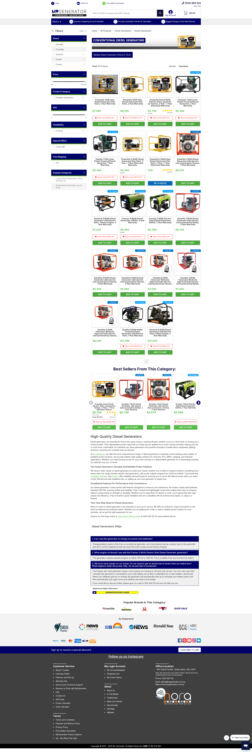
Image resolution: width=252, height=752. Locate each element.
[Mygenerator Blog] (199, 640)
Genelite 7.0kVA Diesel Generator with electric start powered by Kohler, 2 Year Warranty (131, 407)
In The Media (112, 694)
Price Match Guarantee (115, 3)
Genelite (103, 476)
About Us (84, 3)
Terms (57, 716)
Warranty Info (61, 681)
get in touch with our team (129, 516)
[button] (189, 66)
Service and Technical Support (69, 685)
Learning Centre (63, 674)
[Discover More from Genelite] (127, 609)
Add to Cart (104, 427)
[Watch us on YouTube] (189, 640)
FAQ (57, 692)
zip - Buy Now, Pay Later (66, 738)
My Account (171, 15)
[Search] (160, 13)
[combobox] (123, 13)
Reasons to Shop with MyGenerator (71, 688)
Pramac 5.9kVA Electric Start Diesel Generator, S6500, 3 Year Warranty (185, 406)
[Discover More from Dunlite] (163, 609)
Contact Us (60, 696)
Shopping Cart (113, 674)
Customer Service (63, 666)
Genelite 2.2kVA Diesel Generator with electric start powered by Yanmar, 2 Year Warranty (158, 407)
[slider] (52, 81)
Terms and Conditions (65, 720)
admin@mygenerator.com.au (173, 682)
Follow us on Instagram (126, 656)
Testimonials (112, 698)
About (107, 686)
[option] (104, 403)
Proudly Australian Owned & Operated (134, 21)
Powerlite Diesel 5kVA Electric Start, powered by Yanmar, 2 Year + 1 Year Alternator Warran (104, 407)
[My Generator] (69, 12)
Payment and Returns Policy (68, 723)
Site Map (111, 709)
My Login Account (114, 666)
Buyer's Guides (62, 670)
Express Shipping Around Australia (89, 21)
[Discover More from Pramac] (145, 609)
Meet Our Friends (114, 701)
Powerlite (95, 476)
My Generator (99, 454)
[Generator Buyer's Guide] (115, 592)
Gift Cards (60, 699)
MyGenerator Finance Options (69, 734)
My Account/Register (116, 670)
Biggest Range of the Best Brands (180, 21)
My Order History (114, 677)
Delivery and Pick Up (65, 677)
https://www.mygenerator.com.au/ (170, 684)
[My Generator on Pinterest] (184, 640)
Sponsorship (112, 705)
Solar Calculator (62, 707)
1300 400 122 (193, 3)
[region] (69, 196)
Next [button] (198, 403)
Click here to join (189, 650)
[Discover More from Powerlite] (109, 609)
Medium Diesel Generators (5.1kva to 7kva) (112, 55)
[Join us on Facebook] (180, 640)
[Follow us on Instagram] (194, 640)
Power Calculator (63, 703)
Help (57, 3)
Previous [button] (91, 403)
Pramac (115, 476)
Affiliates (110, 712)
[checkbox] (68, 44)
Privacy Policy (62, 727)
